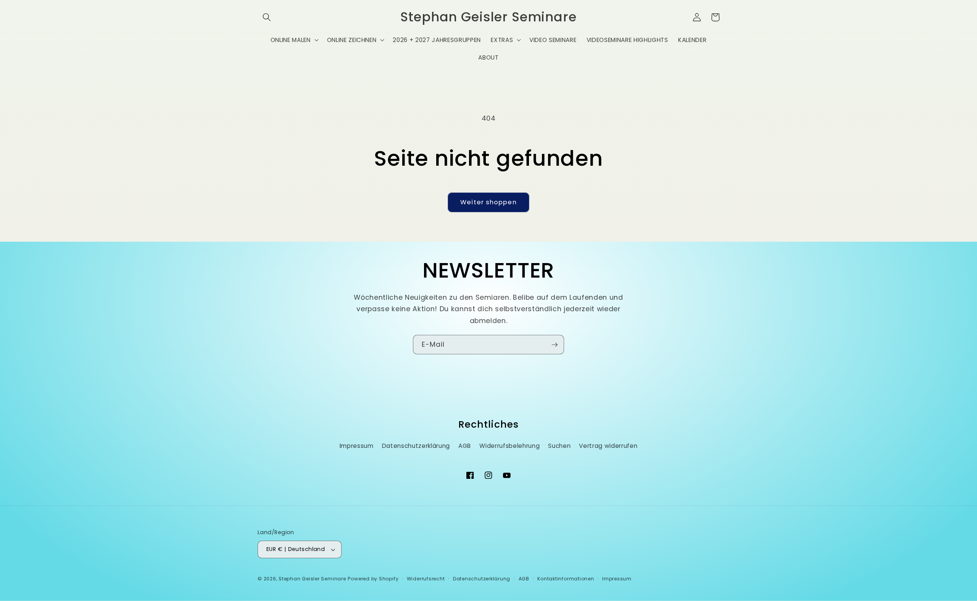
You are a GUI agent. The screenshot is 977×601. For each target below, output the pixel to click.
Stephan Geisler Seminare (312, 578)
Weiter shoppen (488, 202)
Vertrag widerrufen (608, 446)
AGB (464, 446)
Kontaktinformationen (565, 578)
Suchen (559, 446)
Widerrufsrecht (426, 578)
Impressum (357, 446)
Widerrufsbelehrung (509, 446)
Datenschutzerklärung (416, 446)
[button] (267, 17)
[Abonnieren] (554, 345)
